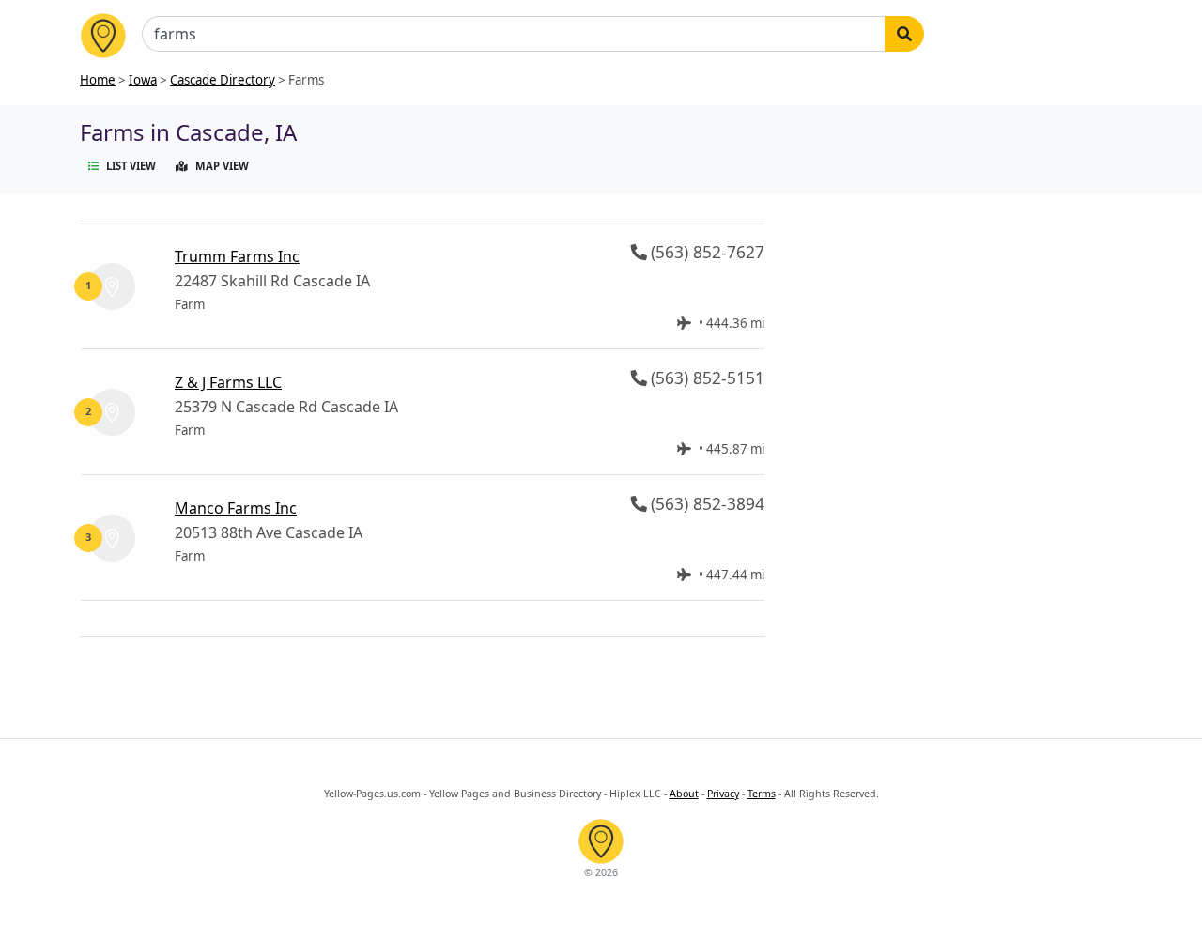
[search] (904, 34)
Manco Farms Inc (236, 508)
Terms (761, 793)
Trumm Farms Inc (237, 256)
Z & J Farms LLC (228, 382)
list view (131, 166)
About (684, 793)
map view (222, 166)
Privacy (723, 793)
